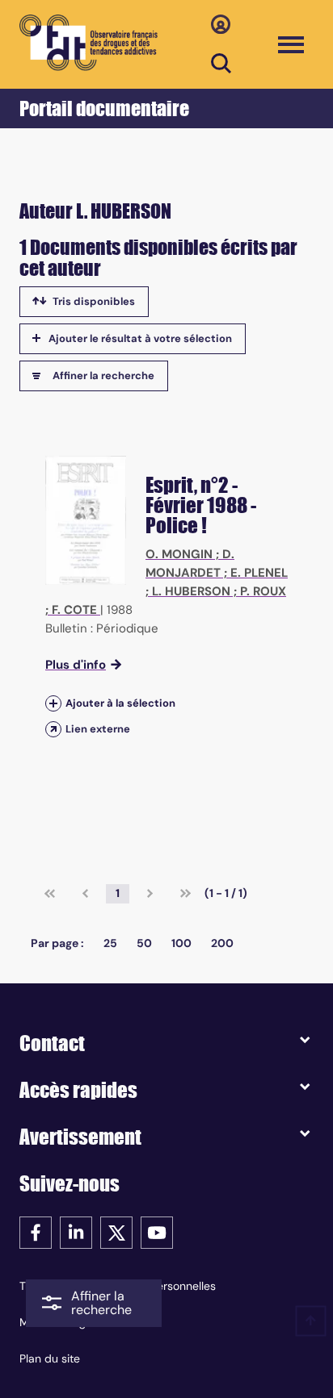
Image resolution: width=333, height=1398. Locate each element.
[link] (50, 893)
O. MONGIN (179, 554)
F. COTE (74, 610)
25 (110, 943)
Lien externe (97, 729)
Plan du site (49, 1358)
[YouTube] (157, 1231)
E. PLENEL (259, 573)
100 (181, 943)
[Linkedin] (76, 1231)
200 (222, 943)
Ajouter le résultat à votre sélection (140, 338)
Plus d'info (75, 665)
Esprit (169, 485)
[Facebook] (35, 1231)
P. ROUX (263, 591)
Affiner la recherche (103, 375)
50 (144, 943)
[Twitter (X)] (116, 1231)
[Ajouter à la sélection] (53, 703)
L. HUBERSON (191, 591)
